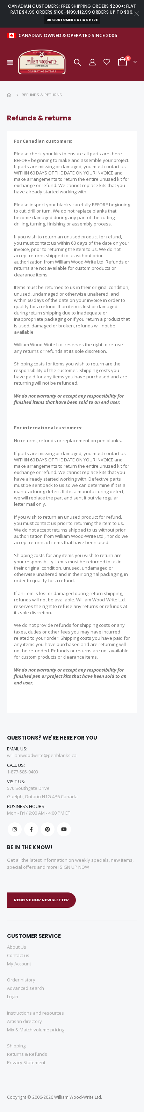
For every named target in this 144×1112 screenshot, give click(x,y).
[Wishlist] (106, 62)
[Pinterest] (48, 829)
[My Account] (92, 62)
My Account (19, 964)
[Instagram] (15, 829)
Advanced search (25, 988)
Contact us (18, 955)
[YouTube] (64, 829)
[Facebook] (31, 829)
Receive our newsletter (41, 900)
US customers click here (72, 19)
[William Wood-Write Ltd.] (43, 62)
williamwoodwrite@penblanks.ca (42, 755)
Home (9, 95)
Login (12, 996)
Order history (21, 980)
